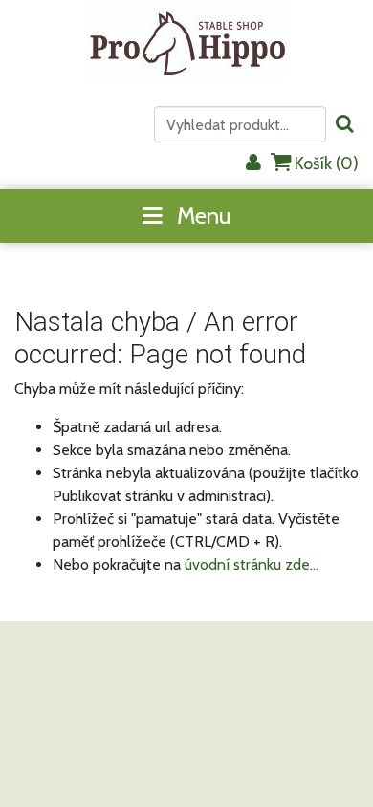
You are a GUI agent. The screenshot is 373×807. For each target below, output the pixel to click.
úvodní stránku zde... (251, 565)
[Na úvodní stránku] (187, 40)
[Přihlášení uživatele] (253, 164)
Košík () (325, 163)
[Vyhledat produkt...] (345, 125)
